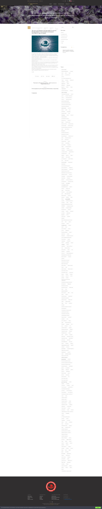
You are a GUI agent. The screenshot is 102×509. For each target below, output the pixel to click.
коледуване (63, 223)
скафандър (70, 404)
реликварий (70, 366)
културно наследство (70, 235)
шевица (63, 467)
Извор (71, 197)
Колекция (54, 3)
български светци (70, 125)
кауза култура (63, 216)
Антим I (63, 97)
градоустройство (71, 151)
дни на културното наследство (66, 165)
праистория (63, 336)
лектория (67, 242)
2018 (69, 73)
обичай (67, 294)
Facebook (37, 76)
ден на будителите (64, 158)
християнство (68, 455)
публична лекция (68, 353)
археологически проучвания (66, 102)
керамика (68, 216)
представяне (71, 338)
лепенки (67, 244)
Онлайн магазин (54, 496)
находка (63, 277)
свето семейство (70, 392)
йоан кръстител (64, 209)
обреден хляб (70, 299)
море (66, 267)
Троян (62, 441)
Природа (41, 498)
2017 (66, 73)
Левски (63, 242)
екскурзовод (63, 176)
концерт (69, 225)
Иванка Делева (64, 195)
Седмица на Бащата (64, 397)
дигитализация (64, 162)
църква (68, 458)
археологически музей (65, 101)
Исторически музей (64, 37)
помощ (69, 332)
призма (63, 343)
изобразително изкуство (69, 200)
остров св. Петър (64, 317)
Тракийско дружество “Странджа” (66, 432)
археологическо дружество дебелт (66, 104)
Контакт (29, 498)
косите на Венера (64, 228)
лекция (63, 244)
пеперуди (67, 324)
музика (63, 274)
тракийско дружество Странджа (66, 430)
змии (62, 193)
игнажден (69, 195)
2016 (62, 73)
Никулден (69, 283)
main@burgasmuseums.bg (68, 499)
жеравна (71, 186)
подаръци (70, 327)
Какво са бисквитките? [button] (42, 507)
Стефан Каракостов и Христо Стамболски (67, 411)
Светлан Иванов (64, 392)
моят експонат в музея (65, 270)
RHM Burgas (52, 503)
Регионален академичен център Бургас (67, 362)
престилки (70, 341)
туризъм (70, 441)
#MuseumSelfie (64, 69)
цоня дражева (63, 458)
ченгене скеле (64, 460)
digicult (67, 81)
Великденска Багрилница (65, 132)
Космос (69, 228)
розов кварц (67, 374)
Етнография (41, 499)
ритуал (69, 373)
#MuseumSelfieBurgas (65, 71)
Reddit (54, 76)
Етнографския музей (65, 186)
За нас (73, 3)
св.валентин (63, 385)
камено (67, 211)
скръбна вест (63, 406)
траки (62, 427)
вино (62, 139)
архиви (63, 109)
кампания (71, 211)
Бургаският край (71, 123)
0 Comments (56, 28)
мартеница (63, 251)
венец (62, 137)
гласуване (67, 148)
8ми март (67, 80)
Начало (29, 22)
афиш (66, 109)
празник (66, 334)
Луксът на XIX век (69, 246)
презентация (63, 339)
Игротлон (63, 197)
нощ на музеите (65, 290)
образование (70, 296)
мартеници (68, 251)
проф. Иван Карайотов (70, 348)
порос (62, 334)
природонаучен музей (65, 345)
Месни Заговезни (64, 256)
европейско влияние (64, 174)
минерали (63, 258)
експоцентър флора (69, 176)
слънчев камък (69, 406)
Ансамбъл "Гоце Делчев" (68, 95)
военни (69, 141)
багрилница (68, 111)
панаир (70, 320)
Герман (63, 146)
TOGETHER (64, 88)
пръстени (69, 352)
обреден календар (64, 299)
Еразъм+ (63, 179)
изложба (67, 199)
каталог (67, 214)
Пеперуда (63, 324)
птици (62, 353)
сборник (63, 383)
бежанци (63, 115)
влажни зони (66, 139)
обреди (62, 301)
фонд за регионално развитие (56, 497)
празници (70, 334)
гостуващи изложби (64, 151)
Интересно (67, 3)
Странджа (67, 413)
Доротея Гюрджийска (64, 169)
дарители (67, 155)
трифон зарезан (68, 439)
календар (63, 211)
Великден (63, 130)
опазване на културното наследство (66, 306)
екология (70, 174)
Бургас (63, 122)
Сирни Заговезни (64, 402)
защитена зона (68, 188)
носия (66, 289)
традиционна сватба (64, 425)
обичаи (63, 294)
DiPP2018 (68, 85)
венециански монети (68, 137)
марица (69, 249)
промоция (63, 346)
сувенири (63, 418)
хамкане (63, 455)
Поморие (70, 331)
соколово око (63, 409)
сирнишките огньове (64, 404)
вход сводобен (63, 144)
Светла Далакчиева (69, 390)
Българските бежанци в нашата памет (67, 127)
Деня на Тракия (70, 158)
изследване (63, 202)
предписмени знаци (64, 338)
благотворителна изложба (65, 118)
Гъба (69, 153)
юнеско (63, 469)
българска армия (64, 125)
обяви (66, 303)
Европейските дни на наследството (67, 172)
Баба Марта (63, 111)
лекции (72, 242)
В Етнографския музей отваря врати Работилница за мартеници (45, 88)
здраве (62, 190)
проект (72, 345)
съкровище (63, 420)
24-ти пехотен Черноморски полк (66, 78)
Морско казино (70, 268)
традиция (70, 425)
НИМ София (71, 287)
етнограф (63, 183)
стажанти (72, 409)
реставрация (67, 367)
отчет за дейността (64, 320)
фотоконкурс (69, 453)
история (63, 207)
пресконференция (64, 341)
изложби (63, 200)
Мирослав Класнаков (65, 263)
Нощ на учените (64, 292)
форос (62, 451)
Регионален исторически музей (66, 364)
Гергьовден (69, 144)
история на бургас (69, 207)
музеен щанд (71, 272)
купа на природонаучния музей (66, 237)
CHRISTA (63, 81)
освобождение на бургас (65, 311)
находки (67, 277)
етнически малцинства (69, 179)
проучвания (63, 348)
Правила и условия (30, 499)
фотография (63, 453)
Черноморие (68, 462)
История (41, 497)
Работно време (30, 496)
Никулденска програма (65, 285)
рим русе (63, 371)
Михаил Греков (64, 265)
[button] (71, 47)
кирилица (63, 218)
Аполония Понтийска (69, 97)
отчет (67, 318)
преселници (68, 339)
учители (72, 448)
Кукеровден (63, 235)
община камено (67, 301)
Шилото (67, 467)
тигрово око (66, 423)
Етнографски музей (51, 28)
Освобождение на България (65, 313)
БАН (69, 113)
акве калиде (64, 92)
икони (71, 202)
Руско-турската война (65, 378)
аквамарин (71, 90)
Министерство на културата (65, 260)
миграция (69, 256)
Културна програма (61, 3)
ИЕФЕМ (67, 197)
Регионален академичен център (66, 360)
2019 (62, 74)
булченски (69, 120)
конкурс (68, 223)
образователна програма (65, 297)
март (72, 249)
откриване (63, 318)
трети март (63, 439)
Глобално (62, 41)
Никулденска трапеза (64, 287)
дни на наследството (64, 167)
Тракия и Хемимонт (64, 437)
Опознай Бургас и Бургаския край (66, 310)
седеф (66, 395)
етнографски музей (65, 184)
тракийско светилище (64, 434)
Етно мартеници (64, 181)
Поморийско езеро (64, 332)
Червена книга (70, 460)
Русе (68, 376)
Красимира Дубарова (64, 232)
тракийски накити (67, 427)
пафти (62, 322)
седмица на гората (64, 399)
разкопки (64, 359)
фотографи (66, 451)
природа (71, 343)
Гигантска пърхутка (68, 146)
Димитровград (70, 162)
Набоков (67, 274)
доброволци (70, 167)
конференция (64, 225)
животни (63, 188)
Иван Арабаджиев (67, 193)
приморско (67, 343)
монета (63, 267)
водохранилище (64, 141)
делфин (72, 155)
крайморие (67, 230)
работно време (64, 357)
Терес (62, 423)
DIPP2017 (63, 85)
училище (67, 448)
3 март (63, 80)
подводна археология (65, 329)
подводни (71, 329)
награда (71, 274)
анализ (62, 95)
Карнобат (63, 214)
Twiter (43, 76)
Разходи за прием (30, 497)
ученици (69, 446)
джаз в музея (66, 160)
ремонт (63, 367)
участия (67, 444)
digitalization (63, 83)
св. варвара (67, 383)
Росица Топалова (64, 376)
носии (62, 289)
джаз (62, 160)
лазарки (69, 239)
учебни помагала (64, 446)
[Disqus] (45, 106)
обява (62, 303)
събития (67, 418)
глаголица (63, 148)
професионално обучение (65, 350)
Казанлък (69, 209)
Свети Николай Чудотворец (66, 388)
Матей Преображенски (70, 253)
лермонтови (63, 246)
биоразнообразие (64, 116)
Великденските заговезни (65, 134)
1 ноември (71, 71)
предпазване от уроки (70, 336)
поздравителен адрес (64, 331)
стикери (63, 413)
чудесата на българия (64, 465)
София (68, 409)
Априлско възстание (68, 99)
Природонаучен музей (46, 28)
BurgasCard (71, 80)
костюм (63, 230)
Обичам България (64, 296)
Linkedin (48, 76)
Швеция (70, 465)
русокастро (64, 382)
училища (63, 448)
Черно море (63, 462)
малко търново (64, 249)
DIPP (68, 83)
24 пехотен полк (67, 74)
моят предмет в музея (64, 272)
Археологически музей (40, 28)
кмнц (62, 221)
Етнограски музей (70, 181)
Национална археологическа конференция (66, 280)
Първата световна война (65, 355)
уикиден (63, 444)
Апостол (63, 99)
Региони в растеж (54, 498)
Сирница (70, 402)
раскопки (69, 359)
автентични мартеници (65, 90)
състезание (68, 420)
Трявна (66, 441)
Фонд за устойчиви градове (55, 499)
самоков (70, 381)
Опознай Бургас (64, 308)
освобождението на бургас (65, 315)
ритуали (63, 374)
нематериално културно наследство (67, 282)
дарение (63, 155)
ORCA (57, 504)
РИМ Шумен (68, 371)
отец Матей (69, 317)
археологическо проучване (65, 106)
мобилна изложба (70, 265)
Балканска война (64, 113)
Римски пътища (64, 373)
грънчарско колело (64, 153)
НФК (68, 292)
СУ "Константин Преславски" (66, 416)
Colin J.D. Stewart (51, 504)
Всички (62, 32)
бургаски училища (64, 123)
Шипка (71, 467)
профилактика (64, 352)
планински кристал (64, 327)
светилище (63, 390)
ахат (69, 109)
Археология (41, 496)
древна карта (71, 169)
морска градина (64, 268)
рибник (72, 369)
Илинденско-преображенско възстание (67, 204)
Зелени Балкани (67, 190)
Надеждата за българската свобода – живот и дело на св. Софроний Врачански (45, 83)
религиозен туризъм (64, 366)
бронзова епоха (64, 120)
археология (64, 108)
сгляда (62, 395)
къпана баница (64, 239)
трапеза (70, 437)
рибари (63, 369)
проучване (67, 346)
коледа (70, 221)
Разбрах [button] (98, 507)
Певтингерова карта (68, 322)
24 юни (63, 76)
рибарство (67, 369)
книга (66, 221)
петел (72, 324)
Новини (50, 3)
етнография (68, 183)
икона (67, 202)
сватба (72, 385)
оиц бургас (70, 303)
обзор (72, 292)
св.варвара (68, 385)
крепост (70, 232)
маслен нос (63, 253)
